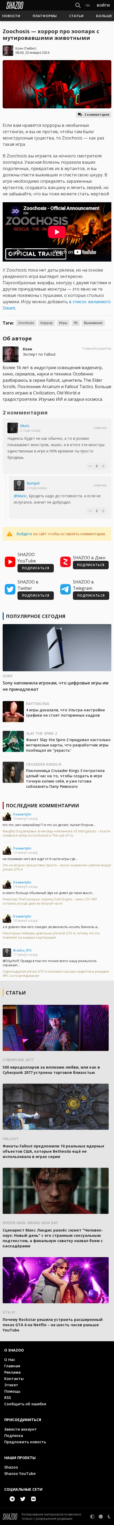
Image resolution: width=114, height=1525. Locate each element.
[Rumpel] (19, 485)
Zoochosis (26, 323)
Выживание (93, 323)
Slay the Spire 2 (41, 733)
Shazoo (11, 1467)
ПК (76, 323)
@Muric (20, 495)
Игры (63, 323)
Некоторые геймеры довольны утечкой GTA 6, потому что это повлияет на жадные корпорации (51, 935)
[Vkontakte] (33, 1499)
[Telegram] (12, 1499)
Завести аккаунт (20, 1429)
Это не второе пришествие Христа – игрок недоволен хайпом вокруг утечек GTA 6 (57, 867)
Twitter (30, 48)
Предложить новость (25, 1441)
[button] (11, 16)
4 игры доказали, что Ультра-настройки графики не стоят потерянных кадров (65, 712)
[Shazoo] (15, 5)
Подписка (13, 1435)
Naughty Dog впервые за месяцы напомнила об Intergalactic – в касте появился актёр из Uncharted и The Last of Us (56, 833)
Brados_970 (22, 950)
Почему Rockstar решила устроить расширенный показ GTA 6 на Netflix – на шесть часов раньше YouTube (53, 1325)
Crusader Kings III (44, 764)
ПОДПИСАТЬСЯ (35, 568)
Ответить (100, 428)
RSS (7, 1397)
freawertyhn (22, 814)
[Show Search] (77, 5)
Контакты (14, 1378)
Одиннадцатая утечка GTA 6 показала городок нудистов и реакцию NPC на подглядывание (56, 973)
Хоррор (46, 323)
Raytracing (37, 703)
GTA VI (9, 1312)
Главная (12, 1365)
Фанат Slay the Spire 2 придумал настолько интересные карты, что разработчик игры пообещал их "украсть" (68, 745)
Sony (8, 675)
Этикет (11, 1384)
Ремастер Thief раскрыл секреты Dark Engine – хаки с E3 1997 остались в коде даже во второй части (50, 901)
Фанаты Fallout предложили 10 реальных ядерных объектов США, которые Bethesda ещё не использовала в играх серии (53, 1151)
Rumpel (33, 483)
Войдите (24, 533)
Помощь (12, 1391)
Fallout (11, 1138)
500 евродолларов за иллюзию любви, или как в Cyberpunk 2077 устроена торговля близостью (51, 1070)
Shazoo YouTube (20, 1473)
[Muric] (12, 428)
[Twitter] (22, 1499)
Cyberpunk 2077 (18, 1059)
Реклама (12, 1372)
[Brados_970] (7, 952)
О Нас (9, 1359)
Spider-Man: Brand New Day (30, 1222)
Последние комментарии (42, 805)
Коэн (19, 48)
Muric (25, 425)
